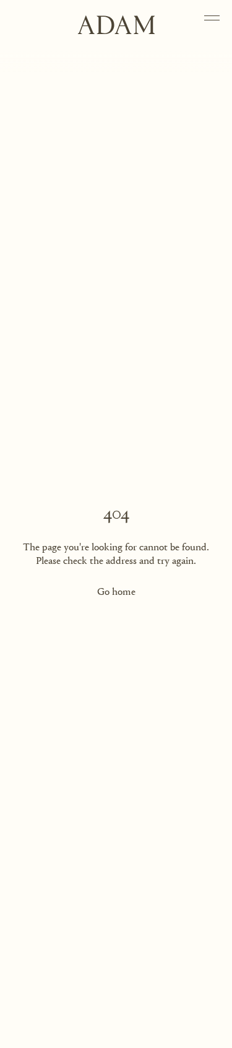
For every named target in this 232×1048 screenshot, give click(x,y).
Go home (116, 592)
